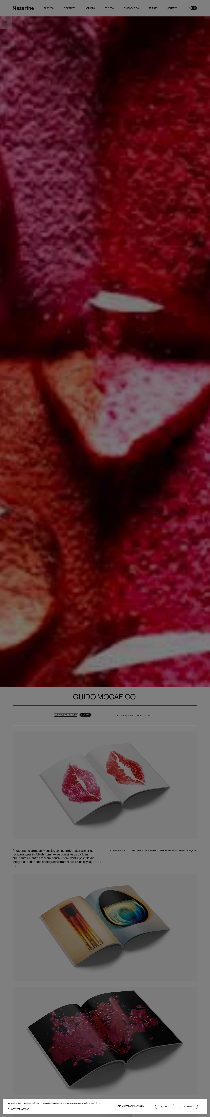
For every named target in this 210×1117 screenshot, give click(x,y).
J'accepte (165, 1106)
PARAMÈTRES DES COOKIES (131, 1106)
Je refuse (188, 1106)
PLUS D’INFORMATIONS (18, 1109)
